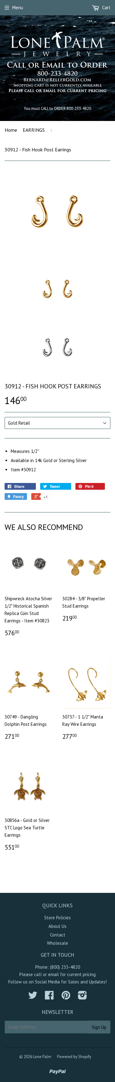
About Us (57, 926)
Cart (105, 7)
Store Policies (57, 917)
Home (11, 130)
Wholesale (57, 943)
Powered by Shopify (74, 1056)
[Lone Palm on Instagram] (82, 997)
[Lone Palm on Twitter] (32, 997)
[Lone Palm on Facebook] (49, 997)
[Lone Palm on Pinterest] (66, 997)
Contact (57, 935)
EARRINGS (34, 130)
